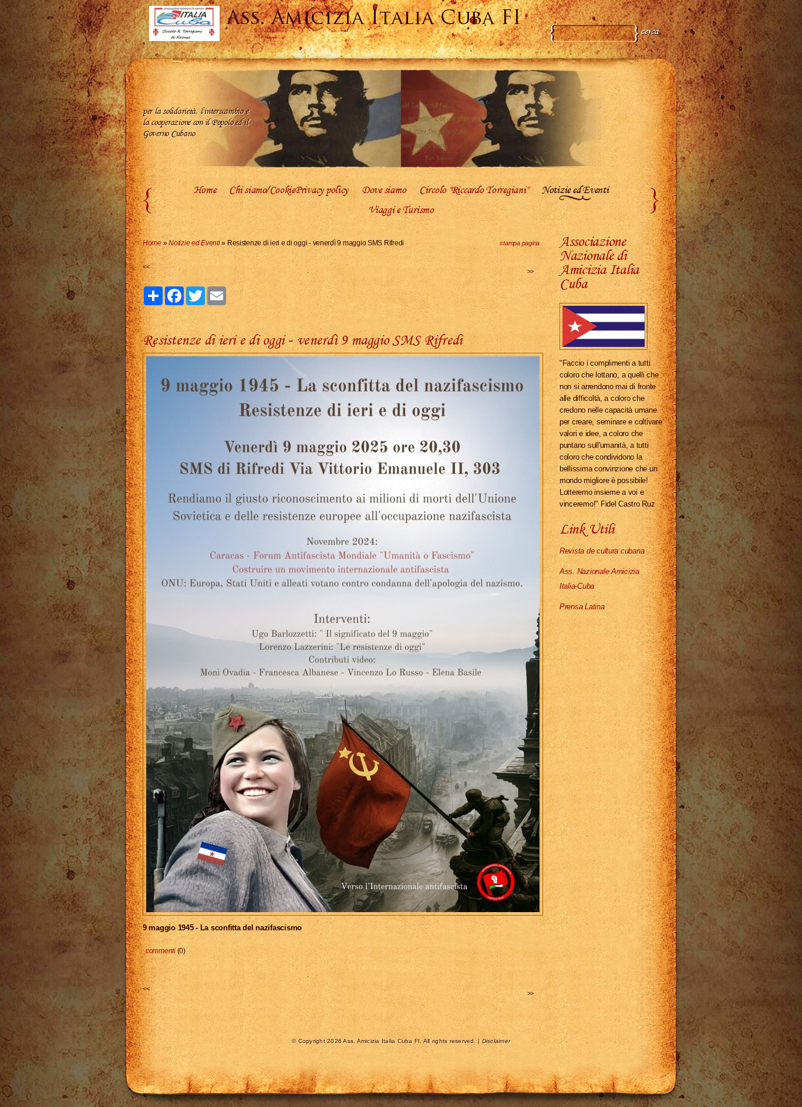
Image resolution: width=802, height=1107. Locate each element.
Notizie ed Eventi (574, 190)
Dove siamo (384, 190)
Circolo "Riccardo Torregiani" (473, 190)
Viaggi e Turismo (401, 210)
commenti (161, 951)
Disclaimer (496, 1041)
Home (205, 190)
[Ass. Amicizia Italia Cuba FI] (184, 23)
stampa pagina (520, 243)
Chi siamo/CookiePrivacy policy (288, 190)
